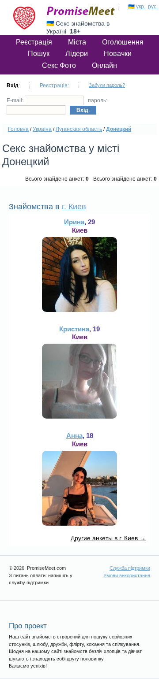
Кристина (74, 329)
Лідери (76, 53)
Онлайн (104, 65)
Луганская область (79, 129)
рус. (153, 7)
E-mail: (16, 100)
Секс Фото (59, 65)
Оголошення (123, 42)
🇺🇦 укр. (136, 7)
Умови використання (126, 575)
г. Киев (74, 206)
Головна (18, 129)
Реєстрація (34, 42)
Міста (77, 42)
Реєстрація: (54, 85)
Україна (42, 129)
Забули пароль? (107, 85)
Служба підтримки (130, 568)
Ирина (74, 222)
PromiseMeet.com (80, 11)
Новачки (118, 53)
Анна (74, 435)
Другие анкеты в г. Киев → (108, 538)
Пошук (38, 53)
